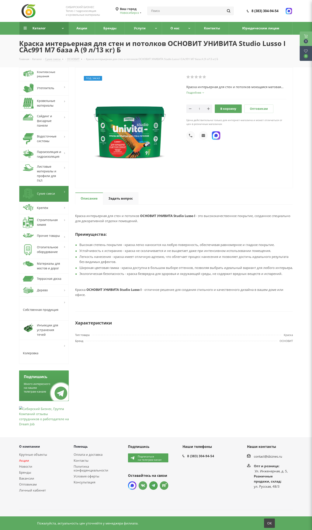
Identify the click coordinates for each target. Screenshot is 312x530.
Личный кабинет (32, 490)
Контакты (81, 460)
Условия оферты (86, 476)
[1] (188, 77)
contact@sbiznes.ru (268, 456)
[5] (204, 77)
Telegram (153, 485)
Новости (25, 466)
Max (132, 485)
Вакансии (26, 478)
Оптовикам (259, 109)
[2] (192, 77)
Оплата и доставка (88, 454)
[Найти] (228, 11)
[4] (200, 77)
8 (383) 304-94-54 (265, 11)
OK (269, 523)
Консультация (84, 482)
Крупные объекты (33, 454)
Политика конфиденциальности (91, 468)
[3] (196, 77)
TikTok (164, 485)
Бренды (25, 472)
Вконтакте (143, 485)
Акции (24, 460)
